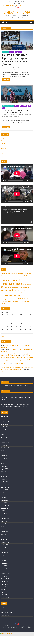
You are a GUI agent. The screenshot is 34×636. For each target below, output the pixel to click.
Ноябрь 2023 (4, 458)
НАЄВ (11, 289)
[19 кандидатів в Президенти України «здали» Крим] (17, 86)
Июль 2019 (4, 586)
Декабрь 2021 (5, 510)
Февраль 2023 (5, 474)
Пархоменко (22, 69)
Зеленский (14, 277)
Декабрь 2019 (5, 573)
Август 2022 (4, 489)
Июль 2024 (4, 450)
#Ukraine (17, 273)
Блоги (11, 105)
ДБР (19, 275)
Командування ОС (11, 280)
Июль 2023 (4, 463)
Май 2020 (3, 560)
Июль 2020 (4, 555)
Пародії (3, 153)
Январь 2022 (4, 508)
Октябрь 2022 (5, 484)
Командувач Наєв (11, 283)
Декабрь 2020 (5, 542)
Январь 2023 (4, 476)
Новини (3, 138)
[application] (17, 173)
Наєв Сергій (25, 290)
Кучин (21, 287)
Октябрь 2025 (5, 429)
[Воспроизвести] (3, 180)
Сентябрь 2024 (5, 448)
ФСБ (23, 301)
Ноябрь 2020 (4, 545)
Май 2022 (3, 497)
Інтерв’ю (3, 146)
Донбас (10, 69)
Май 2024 (3, 453)
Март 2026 (4, 419)
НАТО (19, 290)
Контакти (3, 395)
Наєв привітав (6, 293)
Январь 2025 (4, 440)
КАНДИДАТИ (18, 52)
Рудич (10, 299)
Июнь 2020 (4, 558)
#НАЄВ (26, 273)
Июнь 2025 (4, 434)
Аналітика (5, 52)
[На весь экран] (31, 180)
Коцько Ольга (13, 287)
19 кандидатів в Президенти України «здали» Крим (15, 111)
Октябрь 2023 (5, 461)
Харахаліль (26, 301)
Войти (3, 607)
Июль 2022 (4, 492)
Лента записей (5, 610)
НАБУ (16, 290)
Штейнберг (3, 303)
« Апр (2, 336)
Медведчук (26, 287)
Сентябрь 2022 (5, 487)
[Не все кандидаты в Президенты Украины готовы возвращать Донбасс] (17, 32)
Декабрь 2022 (5, 479)
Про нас (3, 402)
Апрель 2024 (4, 455)
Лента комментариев (7, 612)
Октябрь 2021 (5, 516)
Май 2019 (3, 589)
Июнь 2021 (4, 526)
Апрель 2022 (4, 500)
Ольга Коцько (16, 293)
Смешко (9, 301)
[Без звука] (28, 180)
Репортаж (4, 141)
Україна (13, 301)
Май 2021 (3, 529)
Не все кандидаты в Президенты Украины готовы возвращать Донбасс (16, 59)
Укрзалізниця (18, 301)
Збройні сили (7, 277)
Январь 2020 (4, 571)
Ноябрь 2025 (4, 427)
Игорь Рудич (17, 67)
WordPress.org (5, 615)
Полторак (8, 295)
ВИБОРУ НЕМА (17, 12)
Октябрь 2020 (5, 547)
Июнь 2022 (4, 495)
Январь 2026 (4, 424)
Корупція (7, 287)
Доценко (28, 275)
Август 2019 (4, 584)
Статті (3, 143)
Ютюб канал (4, 156)
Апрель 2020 (4, 563)
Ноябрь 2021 (4, 513)
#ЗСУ (21, 273)
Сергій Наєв (20, 298)
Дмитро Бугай (23, 275)
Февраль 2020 (5, 568)
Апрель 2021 (4, 531)
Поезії (2, 296)
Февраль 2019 (5, 597)
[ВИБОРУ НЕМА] (3, 22)
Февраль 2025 (5, 437)
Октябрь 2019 (5, 579)
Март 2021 (4, 534)
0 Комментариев (27, 67)
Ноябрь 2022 (4, 482)
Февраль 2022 (5, 505)
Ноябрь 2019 (4, 576)
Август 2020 (4, 552)
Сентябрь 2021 (5, 518)
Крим (10, 116)
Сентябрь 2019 (5, 581)
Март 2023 (4, 471)
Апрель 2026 (4, 416)
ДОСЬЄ (11, 52)
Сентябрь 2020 (5, 550)
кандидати (15, 69)
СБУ (13, 299)
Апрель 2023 (4, 469)
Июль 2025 (4, 432)
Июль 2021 (4, 524)
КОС (18, 277)
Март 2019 (4, 594)
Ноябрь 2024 (4, 445)
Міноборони (4, 290)
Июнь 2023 (4, 466)
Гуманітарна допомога (12, 275)
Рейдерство (6, 299)
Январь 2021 (4, 539)
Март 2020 (4, 566)
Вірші (30, 273)
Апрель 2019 (4, 592)
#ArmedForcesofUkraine (8, 273)
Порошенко (17, 296)
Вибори (6, 69)
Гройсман (3, 275)
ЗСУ (2, 277)
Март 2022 (4, 503)
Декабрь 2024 (5, 442)
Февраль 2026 (5, 421)
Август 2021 (4, 521)
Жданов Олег (4, 363)
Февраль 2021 (5, 537)
